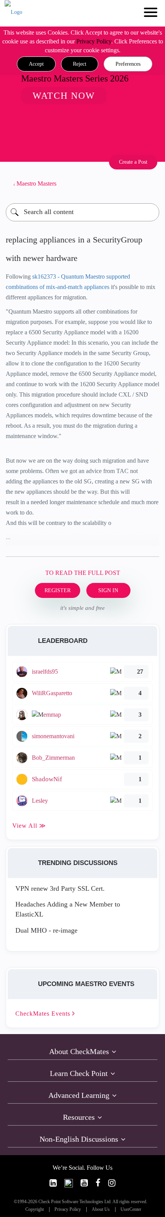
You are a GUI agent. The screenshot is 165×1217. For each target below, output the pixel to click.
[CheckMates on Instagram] (112, 1183)
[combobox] (82, 212)
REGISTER (58, 590)
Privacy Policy (93, 41)
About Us (101, 1209)
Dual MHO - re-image (46, 930)
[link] (53, 1183)
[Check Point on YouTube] (84, 1183)
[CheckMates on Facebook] (98, 1183)
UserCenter (130, 1209)
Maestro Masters (36, 183)
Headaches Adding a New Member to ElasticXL (67, 909)
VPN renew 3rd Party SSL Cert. (60, 888)
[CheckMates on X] (68, 1183)
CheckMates (43, 1013)
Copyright (34, 1209)
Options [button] (149, 183)
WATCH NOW (64, 96)
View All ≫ (29, 825)
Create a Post (133, 162)
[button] (36, 64)
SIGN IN (108, 590)
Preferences (128, 64)
